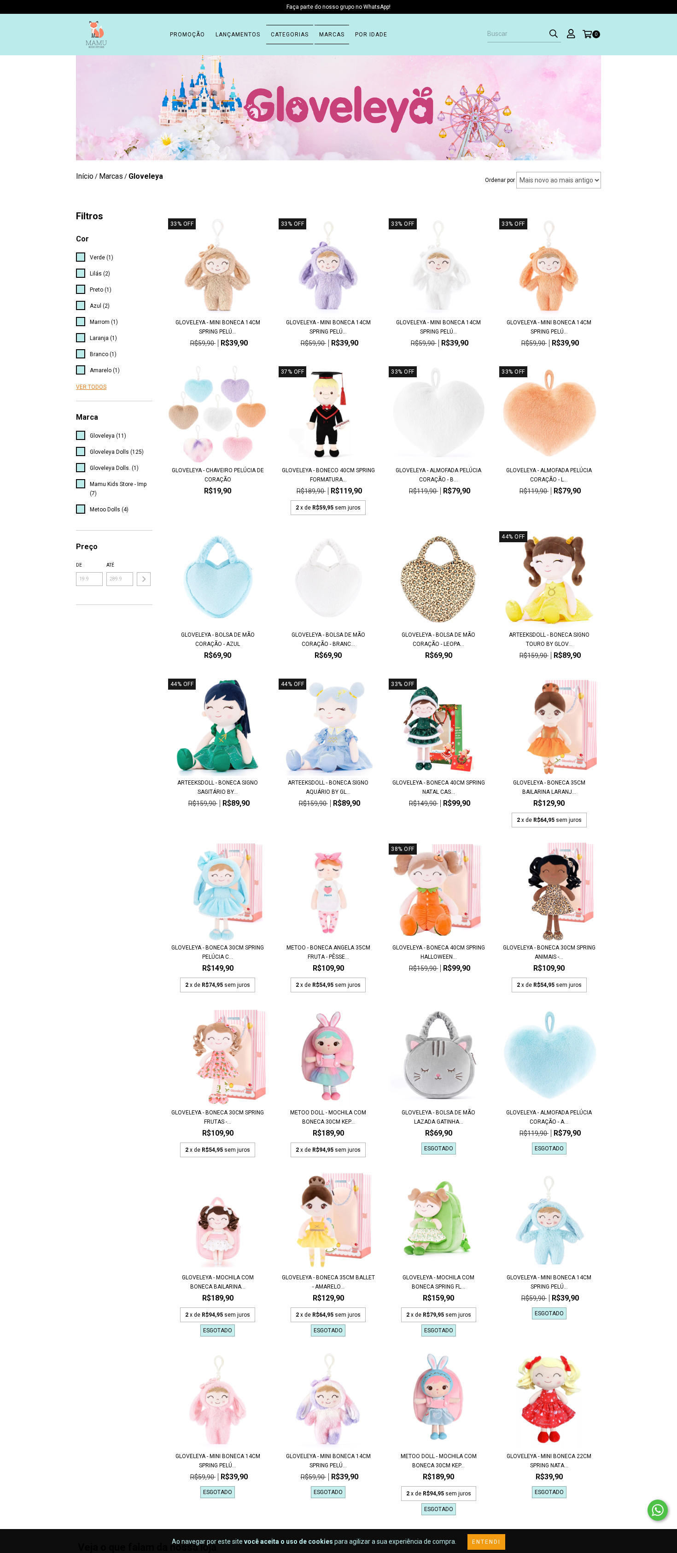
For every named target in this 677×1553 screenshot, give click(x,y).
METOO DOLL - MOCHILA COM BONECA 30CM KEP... (328, 1117)
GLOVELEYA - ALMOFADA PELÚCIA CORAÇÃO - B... (438, 475)
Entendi (486, 1542)
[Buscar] (553, 34)
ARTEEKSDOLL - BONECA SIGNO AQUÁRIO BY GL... (328, 787)
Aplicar (144, 579)
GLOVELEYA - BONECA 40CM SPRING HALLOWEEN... (438, 952)
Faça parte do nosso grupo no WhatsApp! (338, 7)
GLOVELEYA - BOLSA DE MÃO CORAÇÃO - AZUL (218, 639)
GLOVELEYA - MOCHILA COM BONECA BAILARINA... (218, 1282)
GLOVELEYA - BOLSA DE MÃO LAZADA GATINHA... (438, 1117)
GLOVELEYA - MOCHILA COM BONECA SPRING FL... (438, 1282)
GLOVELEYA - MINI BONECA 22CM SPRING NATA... (549, 1461)
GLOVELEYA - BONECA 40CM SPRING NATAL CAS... (438, 787)
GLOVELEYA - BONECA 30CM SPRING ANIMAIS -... (549, 952)
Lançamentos (238, 34)
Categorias (290, 34)
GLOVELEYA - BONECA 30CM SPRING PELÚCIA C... (217, 952)
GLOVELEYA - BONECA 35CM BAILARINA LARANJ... (549, 787)
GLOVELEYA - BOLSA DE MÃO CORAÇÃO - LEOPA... (438, 639)
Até (110, 565)
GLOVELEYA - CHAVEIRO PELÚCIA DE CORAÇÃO (218, 475)
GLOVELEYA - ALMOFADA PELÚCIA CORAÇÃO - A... (549, 1117)
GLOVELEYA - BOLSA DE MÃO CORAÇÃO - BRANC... (328, 639)
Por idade (371, 34)
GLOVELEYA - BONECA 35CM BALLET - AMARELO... (328, 1282)
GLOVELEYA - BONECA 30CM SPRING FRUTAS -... (217, 1117)
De (79, 565)
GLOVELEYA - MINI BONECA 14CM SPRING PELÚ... (217, 327)
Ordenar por (500, 180)
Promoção (187, 34)
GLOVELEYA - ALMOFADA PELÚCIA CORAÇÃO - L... (549, 475)
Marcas (331, 34)
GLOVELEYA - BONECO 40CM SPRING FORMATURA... (328, 475)
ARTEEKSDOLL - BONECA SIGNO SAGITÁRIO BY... (217, 787)
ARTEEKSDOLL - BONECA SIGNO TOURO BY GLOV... (549, 639)
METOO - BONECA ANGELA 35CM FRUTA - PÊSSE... (328, 952)
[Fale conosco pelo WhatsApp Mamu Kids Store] (658, 1510)
